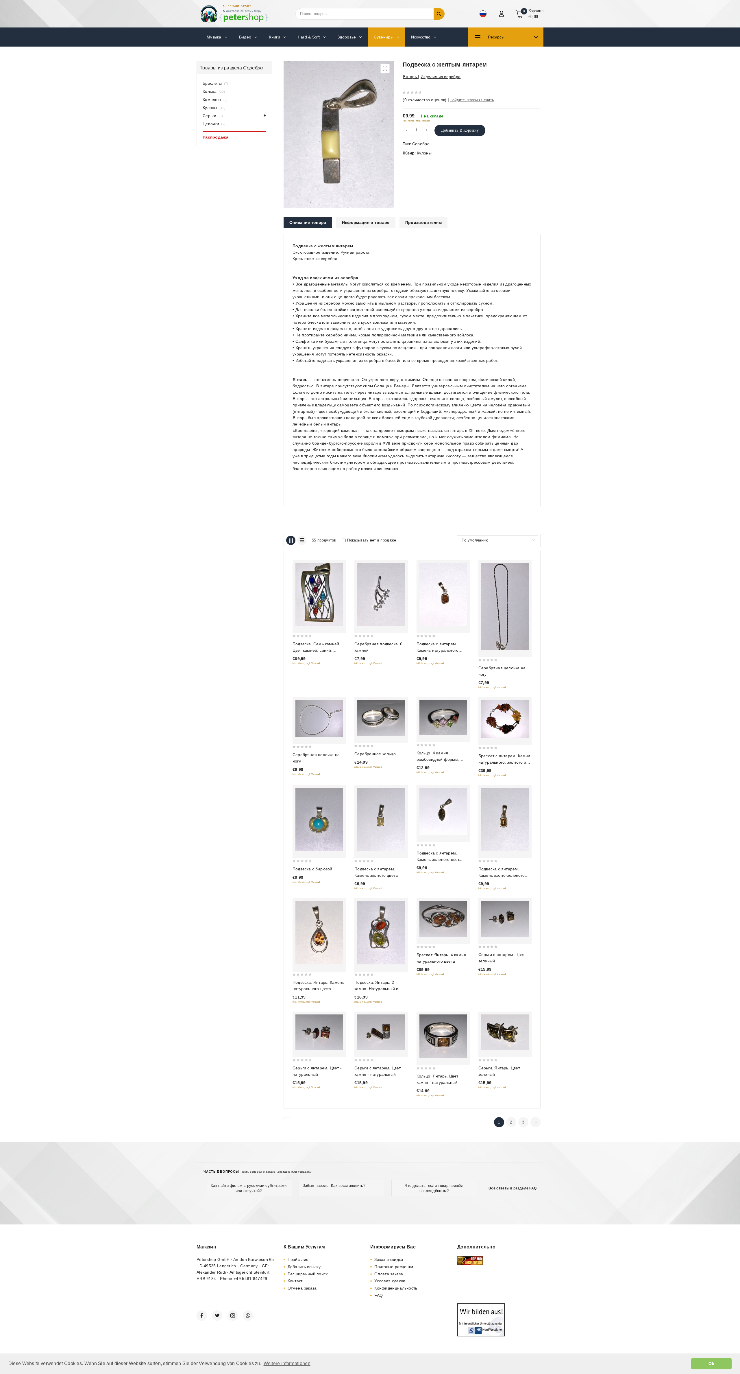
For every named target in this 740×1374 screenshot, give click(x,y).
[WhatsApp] (248, 1315)
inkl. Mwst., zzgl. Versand (416, 120)
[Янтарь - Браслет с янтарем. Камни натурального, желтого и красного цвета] (505, 719)
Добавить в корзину (460, 130)
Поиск (439, 14)
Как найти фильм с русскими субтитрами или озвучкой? (248, 1188)
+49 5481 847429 (239, 6)
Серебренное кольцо (375, 754)
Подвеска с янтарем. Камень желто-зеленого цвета (501, 875)
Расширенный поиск (308, 1274)
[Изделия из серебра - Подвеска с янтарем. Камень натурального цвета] (443, 594)
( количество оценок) (424, 99)
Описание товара (307, 222)
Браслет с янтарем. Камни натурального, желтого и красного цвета (504, 762)
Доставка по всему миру (244, 10)
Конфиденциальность (395, 1288)
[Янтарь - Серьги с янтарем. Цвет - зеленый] (505, 918)
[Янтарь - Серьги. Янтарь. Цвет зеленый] (505, 1032)
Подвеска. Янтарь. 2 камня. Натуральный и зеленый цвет (376, 988)
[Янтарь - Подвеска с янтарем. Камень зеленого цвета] (443, 811)
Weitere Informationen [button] (287, 1363)
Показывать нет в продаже (371, 540)
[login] (502, 14)
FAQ (378, 1295)
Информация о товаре (366, 222)
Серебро (421, 143)
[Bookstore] (234, 13)
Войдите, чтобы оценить (472, 100)
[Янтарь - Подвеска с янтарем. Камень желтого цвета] (381, 819)
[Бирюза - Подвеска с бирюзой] (319, 819)
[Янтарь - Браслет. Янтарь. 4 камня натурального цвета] (443, 919)
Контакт (295, 1281)
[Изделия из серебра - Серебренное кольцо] (381, 718)
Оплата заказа (388, 1274)
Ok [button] (711, 1363)
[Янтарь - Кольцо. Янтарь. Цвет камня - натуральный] (443, 1036)
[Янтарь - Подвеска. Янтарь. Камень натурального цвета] (319, 932)
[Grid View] (290, 540)
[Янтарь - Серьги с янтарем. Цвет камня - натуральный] (381, 1032)
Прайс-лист (299, 1259)
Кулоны (424, 153)
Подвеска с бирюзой (312, 869)
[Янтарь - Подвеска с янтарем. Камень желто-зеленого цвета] (505, 819)
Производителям (423, 222)
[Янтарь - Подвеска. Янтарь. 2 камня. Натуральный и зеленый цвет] (381, 932)
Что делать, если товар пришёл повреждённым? (434, 1188)
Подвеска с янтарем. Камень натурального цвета (438, 650)
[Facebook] (202, 1315)
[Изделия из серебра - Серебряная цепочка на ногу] (505, 606)
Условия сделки (389, 1281)
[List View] (301, 540)
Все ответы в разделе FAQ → (515, 1188)
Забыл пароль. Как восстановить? (334, 1185)
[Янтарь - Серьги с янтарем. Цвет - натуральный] (319, 1032)
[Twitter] (217, 1315)
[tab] (308, 222)
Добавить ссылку (304, 1266)
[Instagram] (232, 1315)
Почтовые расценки (393, 1266)
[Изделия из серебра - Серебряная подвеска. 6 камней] (381, 594)
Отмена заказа (302, 1288)
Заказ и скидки (388, 1259)
